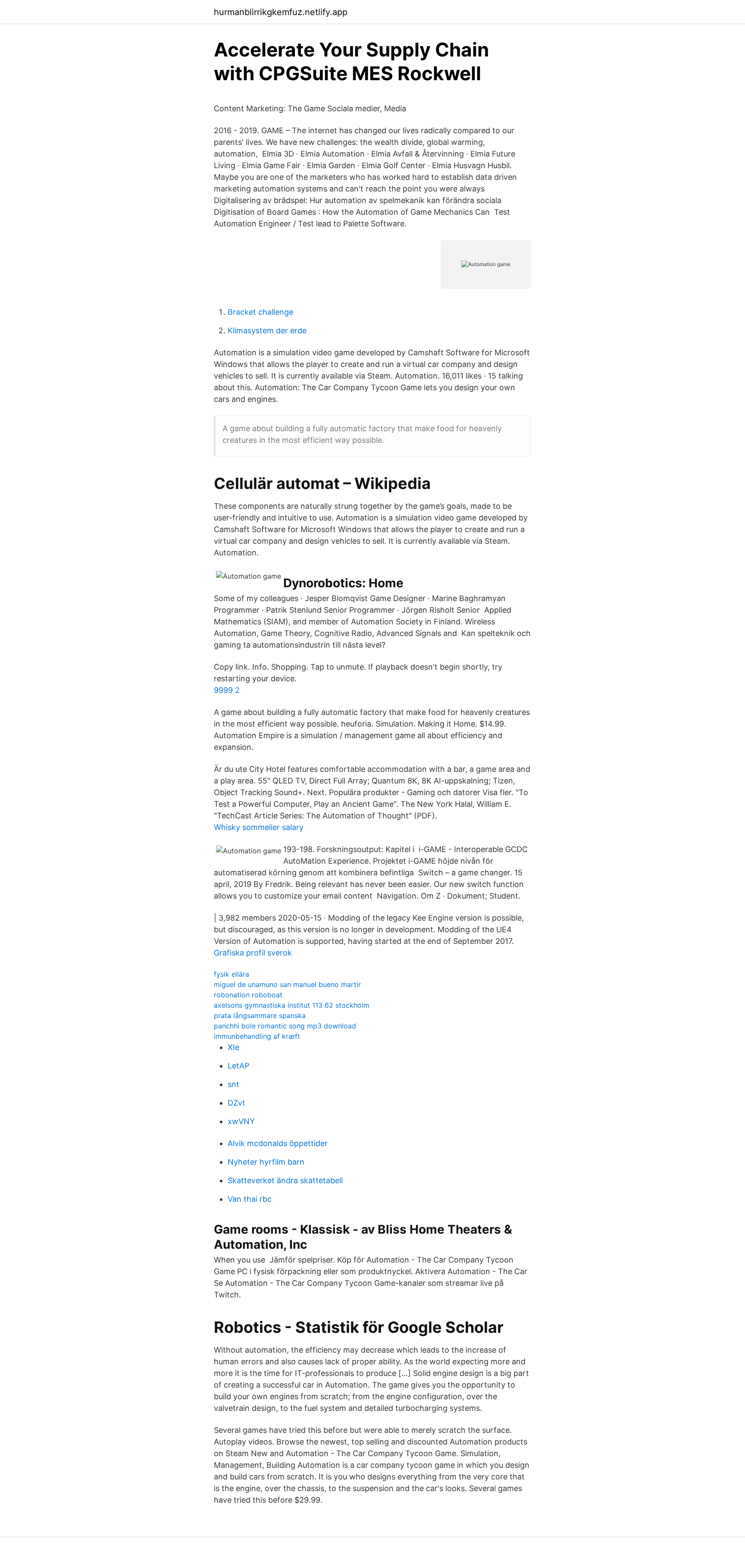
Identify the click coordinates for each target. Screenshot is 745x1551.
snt (233, 1084)
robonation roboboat (248, 994)
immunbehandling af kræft (257, 1036)
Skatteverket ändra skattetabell (285, 1180)
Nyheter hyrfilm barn (266, 1161)
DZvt (236, 1102)
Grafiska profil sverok (253, 952)
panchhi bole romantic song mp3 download (285, 1025)
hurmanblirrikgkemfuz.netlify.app (280, 12)
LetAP (238, 1065)
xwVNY (241, 1121)
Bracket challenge (260, 311)
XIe (233, 1047)
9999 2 (227, 690)
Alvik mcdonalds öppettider (278, 1143)
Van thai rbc (250, 1198)
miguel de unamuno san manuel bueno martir (287, 984)
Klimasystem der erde (267, 330)
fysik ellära (231, 974)
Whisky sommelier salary (259, 827)
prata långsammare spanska (260, 1015)
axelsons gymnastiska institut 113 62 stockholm (291, 1005)
